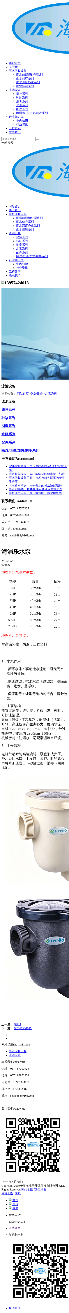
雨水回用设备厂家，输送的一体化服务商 (35, 493)
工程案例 (15, 128)
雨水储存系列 (25, 78)
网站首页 (15, 63)
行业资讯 (22, 124)
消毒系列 (22, 101)
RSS (18, 1193)
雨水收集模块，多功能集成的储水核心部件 (37, 473)
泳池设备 (15, 89)
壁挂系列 (22, 93)
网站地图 (27, 1189)
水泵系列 (22, 105)
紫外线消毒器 (23, 1028)
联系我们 (15, 132)
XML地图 (40, 1189)
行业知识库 (16, 116)
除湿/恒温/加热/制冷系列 (32, 112)
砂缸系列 (22, 97)
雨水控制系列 (25, 86)
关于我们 (15, 66)
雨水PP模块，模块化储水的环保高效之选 (35, 489)
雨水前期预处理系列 (29, 74)
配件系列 (22, 109)
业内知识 (22, 120)
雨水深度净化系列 (28, 82)
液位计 (18, 1024)
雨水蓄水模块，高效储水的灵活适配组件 (35, 485)
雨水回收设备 (17, 70)
